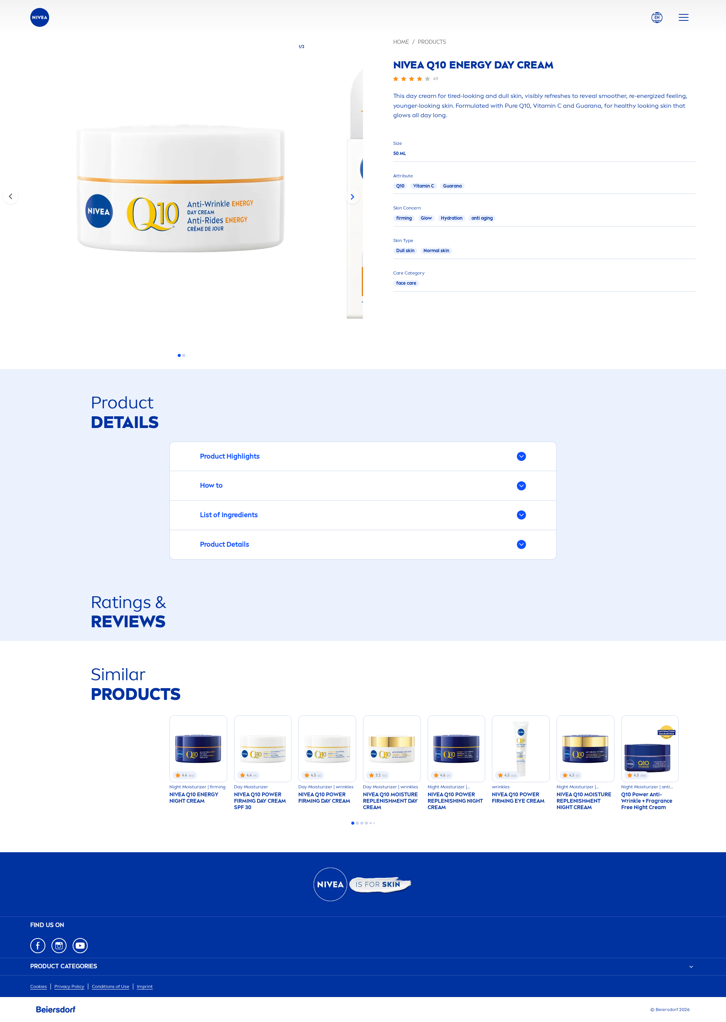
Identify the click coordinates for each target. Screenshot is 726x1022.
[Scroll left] (10, 196)
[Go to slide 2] (183, 355)
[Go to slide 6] (374, 823)
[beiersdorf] (56, 1009)
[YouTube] (80, 945)
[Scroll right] (352, 196)
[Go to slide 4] (366, 823)
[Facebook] (37, 945)
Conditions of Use (110, 986)
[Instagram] (59, 945)
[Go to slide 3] (361, 823)
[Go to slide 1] (179, 355)
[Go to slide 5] (370, 823)
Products (432, 42)
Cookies (38, 986)
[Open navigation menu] (684, 17)
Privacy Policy (69, 986)
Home (401, 42)
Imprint (145, 986)
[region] (181, 190)
